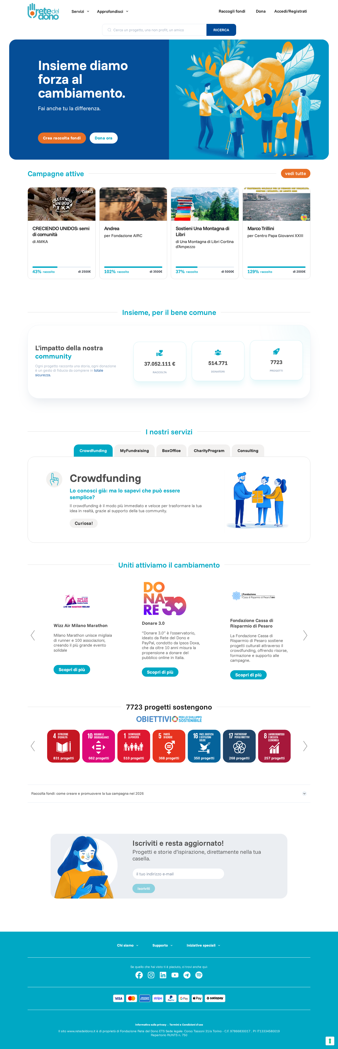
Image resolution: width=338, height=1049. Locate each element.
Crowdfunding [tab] (93, 450)
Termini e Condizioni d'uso (186, 1024)
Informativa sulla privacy (150, 1024)
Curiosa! (84, 523)
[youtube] (175, 975)
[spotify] (198, 975)
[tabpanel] (169, 500)
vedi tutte (295, 173)
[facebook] (139, 975)
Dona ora (104, 138)
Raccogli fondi (232, 11)
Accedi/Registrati (290, 11)
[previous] (37, 635)
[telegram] (187, 975)
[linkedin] (163, 975)
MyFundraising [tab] (134, 450)
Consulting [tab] (248, 450)
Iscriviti (143, 888)
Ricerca (221, 30)
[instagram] (151, 975)
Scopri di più (72, 669)
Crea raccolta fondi (62, 138)
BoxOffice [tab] (171, 450)
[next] (300, 635)
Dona (261, 11)
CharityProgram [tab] (209, 450)
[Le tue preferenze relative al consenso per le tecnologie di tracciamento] (330, 1041)
